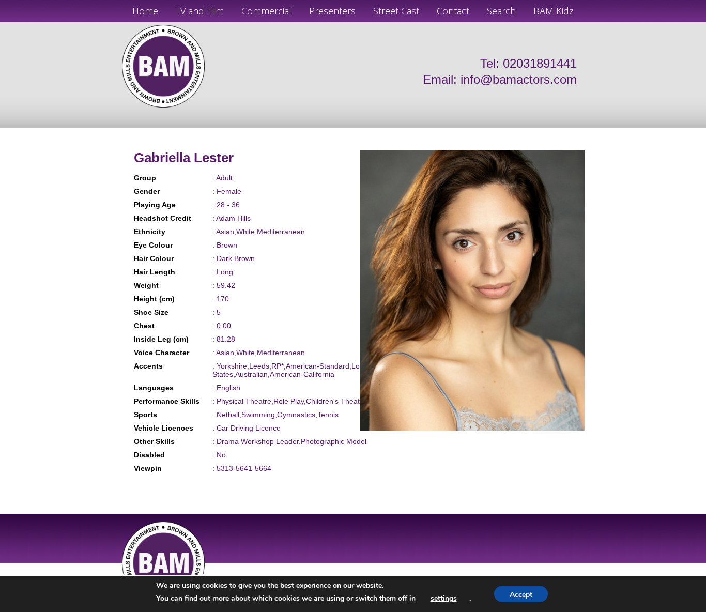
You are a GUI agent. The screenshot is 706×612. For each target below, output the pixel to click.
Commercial (266, 11)
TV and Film (200, 11)
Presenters (332, 11)
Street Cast (396, 11)
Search (501, 11)
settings (444, 598)
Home (145, 11)
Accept (521, 595)
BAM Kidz (553, 11)
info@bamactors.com (519, 79)
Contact (453, 11)
